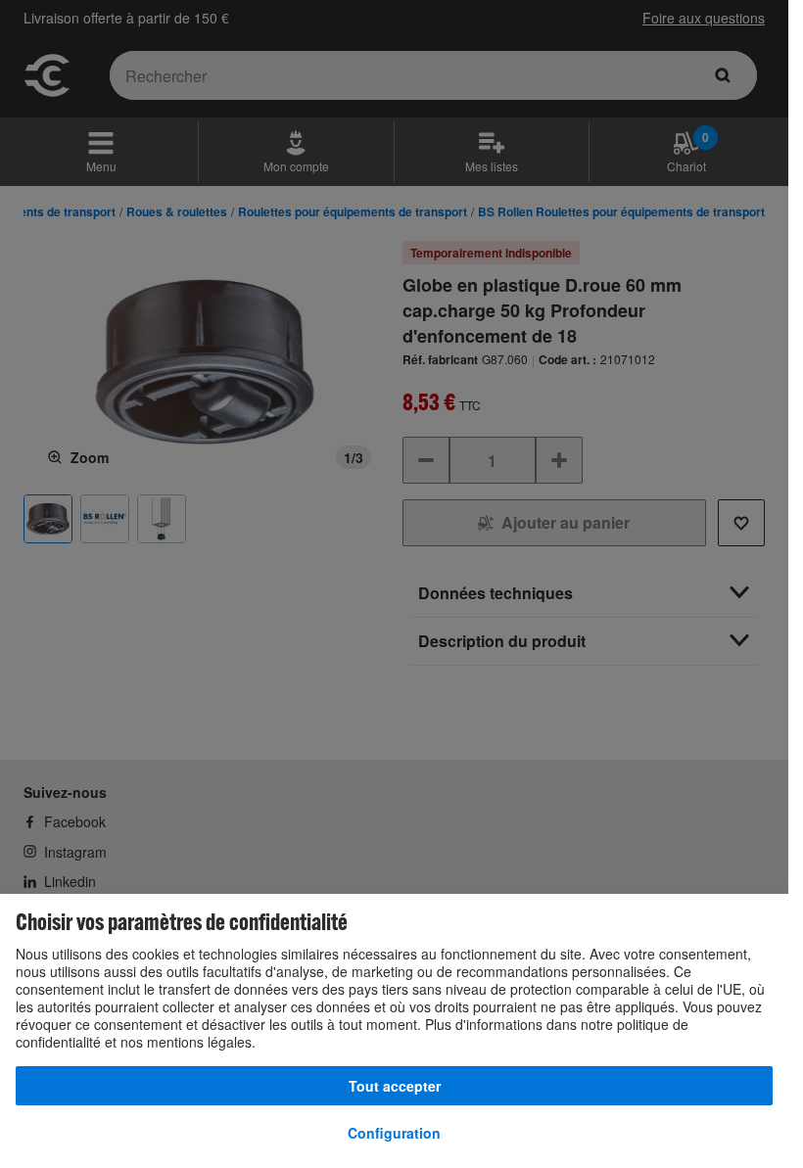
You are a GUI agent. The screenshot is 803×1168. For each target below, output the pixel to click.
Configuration (394, 1133)
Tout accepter (395, 1086)
